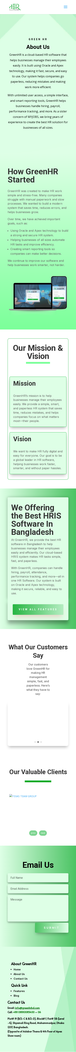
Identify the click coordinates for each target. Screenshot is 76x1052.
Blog (16, 995)
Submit (52, 928)
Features (19, 991)
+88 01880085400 (23, 1012)
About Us (19, 974)
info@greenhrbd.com (27, 1008)
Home (17, 969)
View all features (38, 609)
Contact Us (21, 978)
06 (39, 1012)
